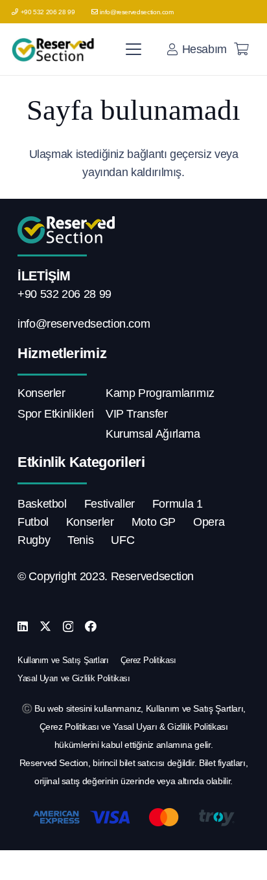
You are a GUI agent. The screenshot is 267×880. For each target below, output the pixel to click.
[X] (45, 626)
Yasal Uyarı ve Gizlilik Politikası (73, 678)
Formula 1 (177, 503)
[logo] (55, 49)
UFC (122, 540)
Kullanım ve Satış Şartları (63, 660)
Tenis (80, 540)
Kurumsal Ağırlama (153, 433)
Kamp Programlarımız (160, 393)
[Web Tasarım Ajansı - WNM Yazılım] (133, 865)
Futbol (33, 521)
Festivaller (109, 503)
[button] (134, 49)
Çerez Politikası (148, 660)
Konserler (41, 393)
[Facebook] (91, 626)
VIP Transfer (137, 413)
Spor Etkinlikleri (55, 413)
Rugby (33, 540)
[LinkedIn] (22, 626)
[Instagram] (68, 626)
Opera (208, 521)
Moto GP (154, 521)
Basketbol (42, 503)
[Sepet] (241, 49)
